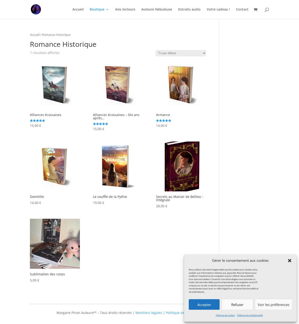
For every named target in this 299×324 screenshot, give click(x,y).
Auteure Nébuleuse (156, 9)
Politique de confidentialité (250, 315)
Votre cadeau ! (218, 9)
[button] (289, 260)
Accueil (78, 9)
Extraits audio (189, 9)
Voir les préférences (273, 304)
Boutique (97, 9)
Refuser (237, 304)
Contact (242, 9)
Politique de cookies (225, 315)
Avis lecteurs (125, 9)
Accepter (204, 304)
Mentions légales (148, 312)
